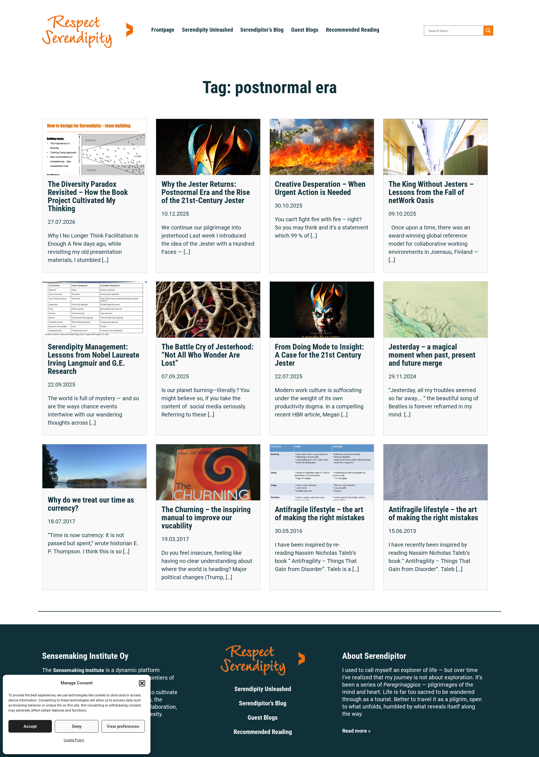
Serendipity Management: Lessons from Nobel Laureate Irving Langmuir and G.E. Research (93, 359)
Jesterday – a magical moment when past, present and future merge (432, 355)
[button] (142, 683)
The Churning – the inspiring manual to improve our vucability (206, 517)
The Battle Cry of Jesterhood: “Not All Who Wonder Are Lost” (207, 355)
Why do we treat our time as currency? (91, 504)
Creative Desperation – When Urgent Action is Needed (320, 188)
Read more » (356, 731)
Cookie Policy (74, 740)
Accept (30, 726)
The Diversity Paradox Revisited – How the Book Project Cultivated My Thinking (88, 196)
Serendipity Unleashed (207, 29)
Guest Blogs (304, 29)
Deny (76, 726)
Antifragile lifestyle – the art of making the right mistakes (320, 513)
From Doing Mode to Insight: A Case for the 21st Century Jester (319, 355)
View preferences (123, 726)
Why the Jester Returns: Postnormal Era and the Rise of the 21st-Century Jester (205, 192)
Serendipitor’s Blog (262, 29)
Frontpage (162, 29)
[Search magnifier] (488, 30)
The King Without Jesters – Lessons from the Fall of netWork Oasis (431, 192)
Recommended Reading (352, 29)
